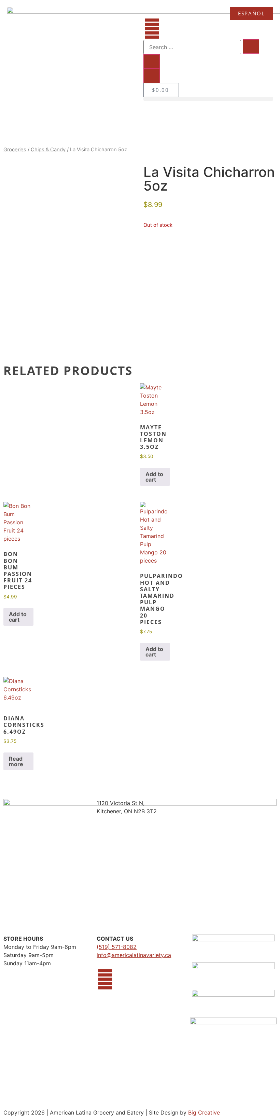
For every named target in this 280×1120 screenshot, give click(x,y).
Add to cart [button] (154, 477)
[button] (208, 99)
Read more (16, 761)
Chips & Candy (48, 150)
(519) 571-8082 (117, 946)
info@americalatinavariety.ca (134, 955)
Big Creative (204, 1112)
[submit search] (251, 46)
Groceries (14, 150)
